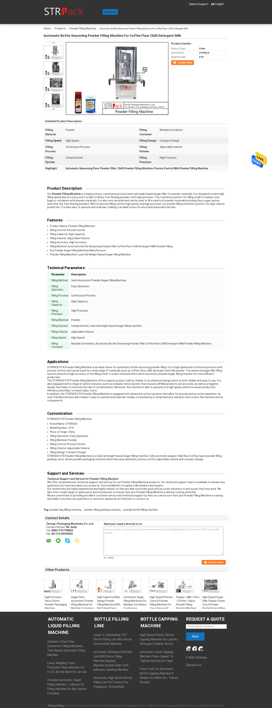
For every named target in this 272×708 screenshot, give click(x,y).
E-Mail (190, 657)
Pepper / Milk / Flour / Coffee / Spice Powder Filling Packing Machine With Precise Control (187, 606)
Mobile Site (195, 665)
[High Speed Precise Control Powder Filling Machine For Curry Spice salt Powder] (161, 586)
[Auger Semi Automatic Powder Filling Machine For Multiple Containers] (83, 586)
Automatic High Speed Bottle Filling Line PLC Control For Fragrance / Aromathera (112, 682)
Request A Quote (164, 11)
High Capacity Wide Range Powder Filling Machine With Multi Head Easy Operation (108, 604)
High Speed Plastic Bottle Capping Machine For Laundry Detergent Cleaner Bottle (159, 639)
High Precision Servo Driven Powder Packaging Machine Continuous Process (56, 606)
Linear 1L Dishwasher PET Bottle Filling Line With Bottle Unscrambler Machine (112, 639)
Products (110, 11)
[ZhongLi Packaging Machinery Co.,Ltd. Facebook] (194, 648)
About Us (126, 11)
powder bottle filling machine (141, 509)
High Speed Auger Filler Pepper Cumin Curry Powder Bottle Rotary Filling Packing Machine (213, 604)
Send (195, 636)
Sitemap (201, 657)
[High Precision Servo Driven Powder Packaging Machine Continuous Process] (56, 586)
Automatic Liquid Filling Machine (64, 626)
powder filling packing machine (102, 509)
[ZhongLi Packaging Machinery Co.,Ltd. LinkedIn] (188, 648)
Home (97, 11)
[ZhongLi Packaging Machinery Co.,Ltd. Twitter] (200, 648)
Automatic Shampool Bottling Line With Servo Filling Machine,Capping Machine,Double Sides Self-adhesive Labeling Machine (112, 660)
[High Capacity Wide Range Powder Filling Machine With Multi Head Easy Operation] (109, 586)
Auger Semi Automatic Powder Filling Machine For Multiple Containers (82, 603)
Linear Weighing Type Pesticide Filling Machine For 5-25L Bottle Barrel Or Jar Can (67, 667)
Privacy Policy (56, 705)
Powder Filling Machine (82, 28)
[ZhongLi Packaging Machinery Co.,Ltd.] (63, 10)
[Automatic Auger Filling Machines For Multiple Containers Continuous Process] (135, 586)
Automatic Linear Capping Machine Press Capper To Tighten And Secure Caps (156, 656)
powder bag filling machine (65, 509)
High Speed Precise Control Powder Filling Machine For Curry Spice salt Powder (161, 604)
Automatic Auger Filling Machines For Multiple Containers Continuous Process (135, 604)
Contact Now (177, 62)
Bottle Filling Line (111, 622)
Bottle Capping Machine (159, 622)
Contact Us (143, 11)
